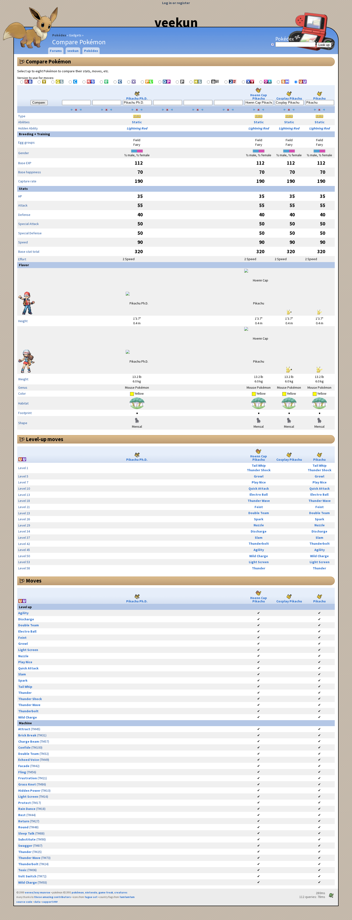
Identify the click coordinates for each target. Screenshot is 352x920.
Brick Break (27, 735)
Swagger (25, 845)
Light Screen (259, 562)
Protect (24, 803)
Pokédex (59, 35)
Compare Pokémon (48, 61)
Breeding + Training (34, 134)
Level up (25, 607)
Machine (25, 723)
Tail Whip (259, 465)
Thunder (258, 568)
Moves (33, 580)
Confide (24, 747)
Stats (23, 188)
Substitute (27, 839)
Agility (259, 550)
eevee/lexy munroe (37, 892)
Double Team (258, 513)
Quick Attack (259, 488)
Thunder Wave (259, 501)
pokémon (78, 892)
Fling (22, 772)
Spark (258, 519)
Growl (258, 476)
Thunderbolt (259, 543)
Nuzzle (259, 525)
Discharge (259, 531)
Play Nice (259, 482)
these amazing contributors (52, 897)
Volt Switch (27, 876)
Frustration (27, 778)
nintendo (91, 892)
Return (23, 821)
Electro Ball (259, 494)
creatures (120, 892)
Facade (23, 766)
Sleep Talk (26, 833)
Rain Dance (26, 809)
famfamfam (127, 897)
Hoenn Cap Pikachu (258, 97)
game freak (105, 892)
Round (23, 827)
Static (137, 122)
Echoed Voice (28, 759)
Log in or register (176, 3)
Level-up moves (44, 439)
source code (24, 901)
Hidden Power (29, 790)
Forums (56, 51)
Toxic (22, 870)
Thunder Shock (259, 470)
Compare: (39, 102)
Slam (258, 537)
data (37, 901)
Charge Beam (28, 741)
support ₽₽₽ (50, 901)
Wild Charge (258, 556)
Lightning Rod (137, 128)
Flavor (24, 265)
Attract (24, 729)
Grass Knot (27, 784)
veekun (176, 22)
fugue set (91, 897)
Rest (22, 815)
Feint (259, 507)
